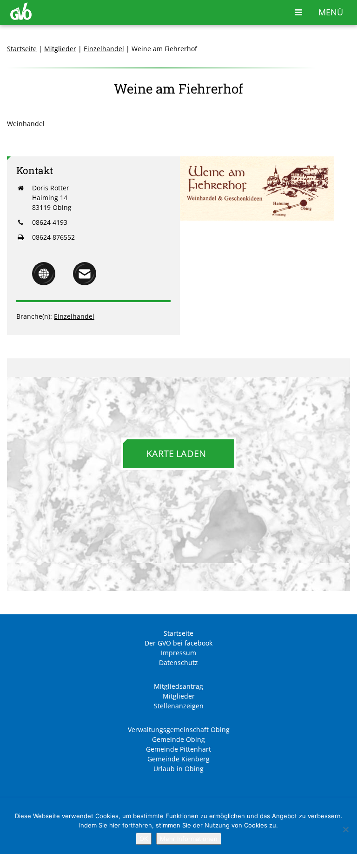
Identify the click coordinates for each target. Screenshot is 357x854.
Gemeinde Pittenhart (178, 749)
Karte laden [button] (176, 453)
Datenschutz (178, 662)
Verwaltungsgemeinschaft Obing (179, 729)
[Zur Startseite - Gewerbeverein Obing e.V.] (21, 17)
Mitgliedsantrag (178, 686)
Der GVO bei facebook (178, 643)
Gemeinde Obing (178, 739)
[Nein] (345, 829)
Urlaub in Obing (178, 768)
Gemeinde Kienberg (178, 758)
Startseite (22, 48)
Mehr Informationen (189, 838)
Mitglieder (60, 48)
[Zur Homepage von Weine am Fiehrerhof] (43, 282)
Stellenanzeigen (179, 705)
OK (143, 838)
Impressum (178, 652)
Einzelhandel (104, 48)
